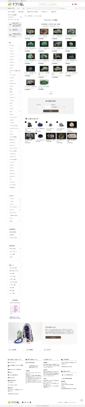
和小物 (11, 221)
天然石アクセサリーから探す (32, 11)
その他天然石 (12, 187)
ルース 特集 (12, 293)
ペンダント (15, 19)
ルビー (11, 179)
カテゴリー (53, 104)
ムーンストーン (12, 162)
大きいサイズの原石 (13, 267)
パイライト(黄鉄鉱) (13, 136)
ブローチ (11, 218)
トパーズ (11, 131)
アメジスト (12, 59)
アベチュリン (12, 53)
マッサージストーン (13, 251)
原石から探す (21, 11)
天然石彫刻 (12, 234)
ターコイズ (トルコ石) (14, 125)
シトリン (11, 105)
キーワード (39, 104)
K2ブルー (11, 103)
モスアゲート (12, 165)
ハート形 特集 (12, 284)
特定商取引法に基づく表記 (13, 393)
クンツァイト (12, 100)
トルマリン (11, 134)
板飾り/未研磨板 (13, 232)
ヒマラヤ (18, 8)
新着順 (59, 24)
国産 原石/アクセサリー (14, 270)
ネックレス (12, 209)
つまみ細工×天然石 (13, 215)
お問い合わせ (53, 11)
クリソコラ (11, 94)
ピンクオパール (12, 142)
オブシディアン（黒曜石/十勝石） (15, 71)
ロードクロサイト (13, 184)
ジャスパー (12, 108)
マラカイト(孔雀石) (13, 159)
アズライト (11, 51)
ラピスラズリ (12, 170)
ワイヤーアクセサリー (13, 207)
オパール (11, 67)
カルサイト (12, 86)
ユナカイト (12, 167)
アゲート (11, 48)
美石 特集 (12, 290)
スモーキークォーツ (13, 117)
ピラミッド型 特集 (13, 282)
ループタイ (11, 19)
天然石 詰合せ (13, 248)
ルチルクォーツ (12, 176)
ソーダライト (12, 122)
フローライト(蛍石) (13, 151)
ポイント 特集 (12, 276)
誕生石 (18, 19)
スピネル (11, 114)
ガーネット (12, 80)
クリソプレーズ (12, 97)
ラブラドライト (12, 173)
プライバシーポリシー (73, 402)
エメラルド (11, 65)
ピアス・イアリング (13, 212)
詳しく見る (53, 337)
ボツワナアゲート (13, 156)
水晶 (10, 111)
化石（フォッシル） (13, 83)
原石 (24, 8)
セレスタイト (12, 120)
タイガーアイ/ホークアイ (14, 128)
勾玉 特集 (12, 287)
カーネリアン (12, 77)
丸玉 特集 (12, 273)
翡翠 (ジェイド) (12, 139)
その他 (11, 257)
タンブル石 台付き (13, 237)
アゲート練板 (12, 254)
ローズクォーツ (12, 182)
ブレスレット (29, 8)
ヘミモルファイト (13, 153)
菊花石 (11, 89)
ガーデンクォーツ (13, 74)
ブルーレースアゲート (14, 148)
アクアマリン (12, 45)
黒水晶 (11, 91)
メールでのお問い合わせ (67, 374)
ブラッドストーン (13, 145)
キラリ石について (44, 11)
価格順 (55, 24)
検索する (50, 111)
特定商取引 (66, 402)
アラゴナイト (12, 62)
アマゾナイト (12, 56)
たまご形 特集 (12, 279)
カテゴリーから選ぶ (11, 11)
